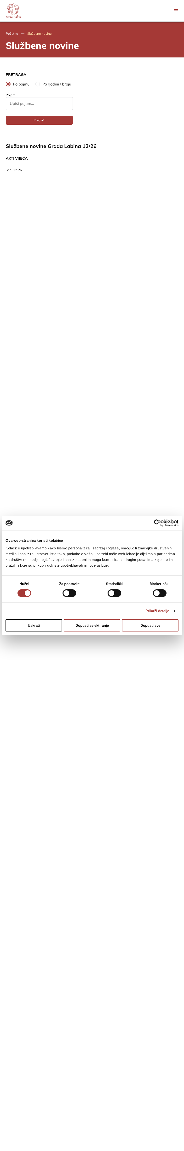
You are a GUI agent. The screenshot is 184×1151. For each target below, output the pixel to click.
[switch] (69, 593)
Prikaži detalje (157, 611)
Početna (12, 33)
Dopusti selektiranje (92, 625)
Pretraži (39, 120)
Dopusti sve (150, 625)
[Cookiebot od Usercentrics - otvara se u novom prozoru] (157, 523)
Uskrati (34, 625)
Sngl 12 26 (14, 170)
